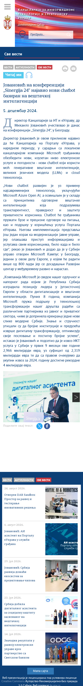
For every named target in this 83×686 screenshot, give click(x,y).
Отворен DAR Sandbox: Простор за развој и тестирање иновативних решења (20, 501)
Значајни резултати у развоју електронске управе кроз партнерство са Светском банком (19, 649)
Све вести (13, 54)
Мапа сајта (40, 671)
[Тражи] (68, 35)
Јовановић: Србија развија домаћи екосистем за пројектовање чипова (19, 574)
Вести (8, 67)
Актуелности (25, 67)
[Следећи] (76, 397)
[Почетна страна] (7, 23)
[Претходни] (7, 397)
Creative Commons (13, 681)
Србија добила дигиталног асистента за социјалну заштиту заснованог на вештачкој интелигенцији (20, 615)
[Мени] (7, 6)
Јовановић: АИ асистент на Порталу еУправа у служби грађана (19, 538)
